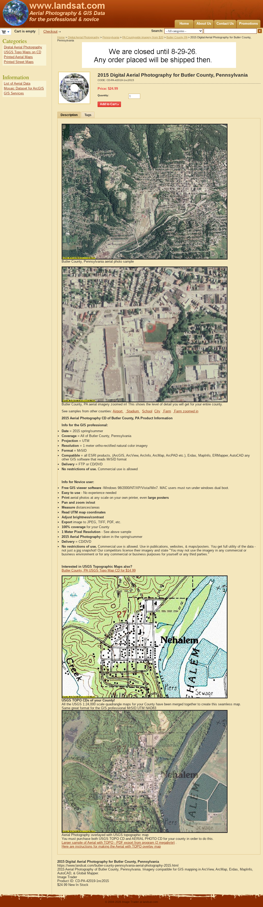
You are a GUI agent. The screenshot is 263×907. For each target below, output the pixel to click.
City (157, 411)
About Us (203, 23)
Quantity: (103, 95)
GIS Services (14, 93)
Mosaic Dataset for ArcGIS (24, 88)
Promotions (248, 23)
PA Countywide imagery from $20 (142, 37)
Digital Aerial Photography (83, 37)
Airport (118, 411)
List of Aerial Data (17, 83)
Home (184, 23)
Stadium (133, 411)
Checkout (50, 31)
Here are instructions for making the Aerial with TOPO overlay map (111, 846)
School (147, 411)
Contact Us (225, 23)
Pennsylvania (110, 37)
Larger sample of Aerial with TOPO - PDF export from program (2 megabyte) (118, 842)
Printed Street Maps (19, 62)
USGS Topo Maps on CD (22, 52)
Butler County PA (176, 37)
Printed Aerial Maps (18, 57)
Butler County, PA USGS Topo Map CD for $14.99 (99, 570)
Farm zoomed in (185, 411)
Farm (166, 411)
